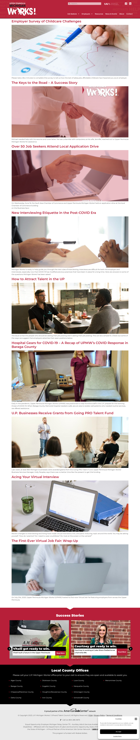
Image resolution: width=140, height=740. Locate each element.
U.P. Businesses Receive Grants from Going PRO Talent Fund (62, 413)
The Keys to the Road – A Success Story (44, 83)
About (121, 14)
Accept (118, 732)
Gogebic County (48, 686)
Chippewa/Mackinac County (22, 692)
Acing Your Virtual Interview (35, 477)
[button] (136, 719)
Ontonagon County (82, 692)
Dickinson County (49, 680)
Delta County (16, 698)
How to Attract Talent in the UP (38, 279)
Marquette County (81, 686)
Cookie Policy (117, 736)
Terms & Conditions (114, 715)
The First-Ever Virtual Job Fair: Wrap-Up (45, 541)
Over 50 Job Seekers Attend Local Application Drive (55, 146)
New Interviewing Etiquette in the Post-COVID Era (54, 213)
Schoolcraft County (81, 698)
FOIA (91, 715)
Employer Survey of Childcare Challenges (46, 21)
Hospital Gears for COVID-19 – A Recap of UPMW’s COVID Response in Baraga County (70, 345)
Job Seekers (72, 14)
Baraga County (17, 686)
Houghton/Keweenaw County (54, 692)
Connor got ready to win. (94, 646)
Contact (129, 14)
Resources (99, 14)
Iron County (47, 698)
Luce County (79, 680)
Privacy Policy (99, 715)
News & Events (111, 14)
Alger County (16, 680)
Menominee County (113, 680)
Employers (86, 14)
